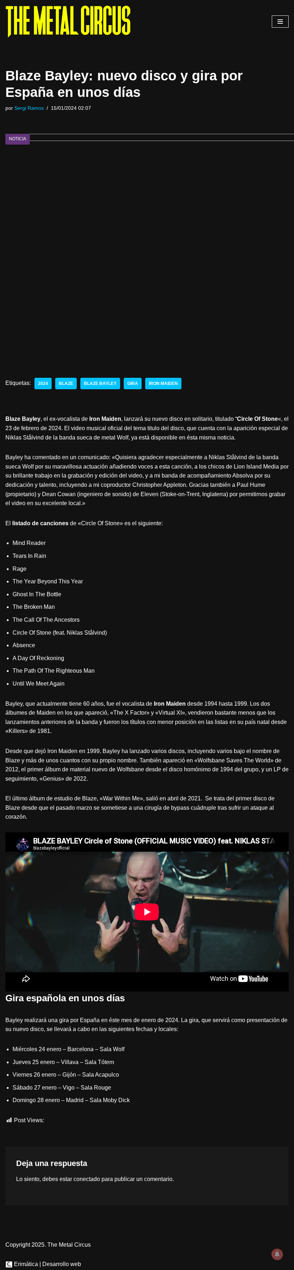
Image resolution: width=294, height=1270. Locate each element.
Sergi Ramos (29, 108)
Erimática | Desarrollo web (47, 1264)
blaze (66, 383)
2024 (43, 383)
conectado (87, 1179)
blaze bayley (100, 383)
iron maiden (163, 383)
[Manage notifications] (277, 1254)
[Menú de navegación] (280, 21)
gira (132, 383)
